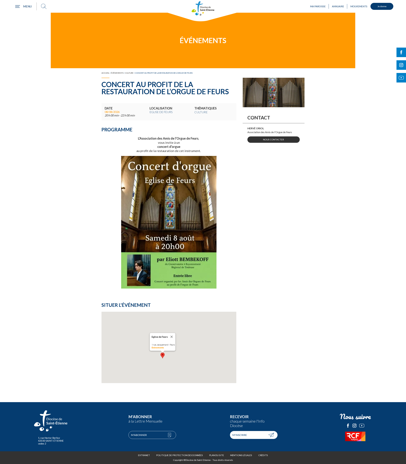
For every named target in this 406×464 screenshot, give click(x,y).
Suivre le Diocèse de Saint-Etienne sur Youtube (401, 77)
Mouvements (358, 6)
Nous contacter (273, 139)
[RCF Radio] (355, 436)
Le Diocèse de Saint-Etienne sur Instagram (354, 425)
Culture (129, 73)
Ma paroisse (318, 6)
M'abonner (139, 434)
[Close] (171, 337)
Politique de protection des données (179, 455)
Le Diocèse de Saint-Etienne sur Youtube (362, 425)
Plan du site (216, 455)
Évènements (117, 73)
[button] (162, 355)
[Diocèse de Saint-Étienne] (203, 8)
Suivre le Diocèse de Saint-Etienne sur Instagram (401, 65)
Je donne (381, 6)
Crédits (263, 455)
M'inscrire (239, 434)
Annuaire (338, 6)
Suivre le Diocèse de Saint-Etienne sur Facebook (401, 52)
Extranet (144, 455)
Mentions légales (241, 455)
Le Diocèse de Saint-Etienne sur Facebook (348, 425)
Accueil (105, 73)
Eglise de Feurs (161, 112)
